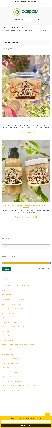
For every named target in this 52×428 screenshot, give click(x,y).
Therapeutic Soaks (10, 363)
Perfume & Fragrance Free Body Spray (19, 345)
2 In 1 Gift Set (7, 290)
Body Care (26, 121)
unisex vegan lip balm (11, 381)
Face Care (6, 318)
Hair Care (6, 331)
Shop (18, 30)
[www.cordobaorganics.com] (26, 12)
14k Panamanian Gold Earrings (15, 286)
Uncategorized (9, 368)
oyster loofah (8, 340)
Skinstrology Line (10, 358)
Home (13, 30)
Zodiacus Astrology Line (13, 390)
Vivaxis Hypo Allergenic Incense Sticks (19, 386)
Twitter (25, 5)
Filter (6, 269)
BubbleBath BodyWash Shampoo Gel (31, 205)
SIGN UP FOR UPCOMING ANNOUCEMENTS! (26, 418)
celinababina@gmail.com (27, 2)
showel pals (7, 354)
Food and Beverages (11, 322)
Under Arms (7, 377)
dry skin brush (8, 313)
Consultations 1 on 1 (11, 304)
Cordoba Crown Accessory (14, 308)
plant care (7, 349)
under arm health (10, 372)
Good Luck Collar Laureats (14, 327)
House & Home (8, 336)
